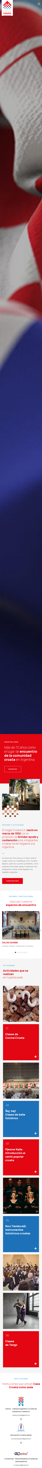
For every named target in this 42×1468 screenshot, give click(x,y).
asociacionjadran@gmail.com (21, 1439)
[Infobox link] (21, 929)
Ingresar (12, 769)
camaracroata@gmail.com (21, 1415)
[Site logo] (7, 8)
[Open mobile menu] (39, 4)
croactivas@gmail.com (21, 1465)
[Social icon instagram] (21, 1419)
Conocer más (12, 881)
